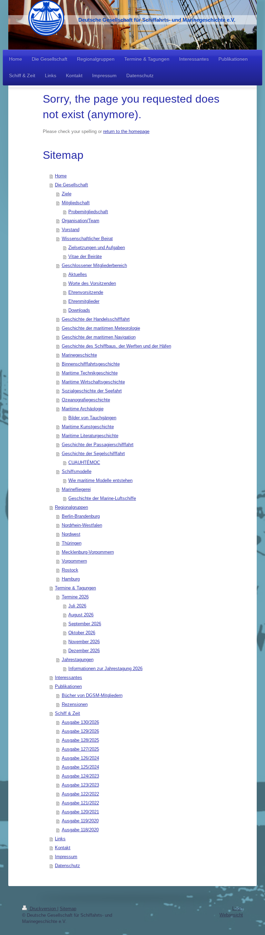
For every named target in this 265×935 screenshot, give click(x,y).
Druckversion (42, 908)
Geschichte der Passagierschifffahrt (98, 444)
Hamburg (71, 579)
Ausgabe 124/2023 (80, 776)
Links (60, 838)
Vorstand (70, 229)
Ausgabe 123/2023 (80, 785)
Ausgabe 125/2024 (80, 767)
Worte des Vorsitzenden (92, 283)
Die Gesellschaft (71, 184)
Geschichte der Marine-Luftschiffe (102, 498)
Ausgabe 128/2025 (80, 740)
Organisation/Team (80, 220)
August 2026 (81, 614)
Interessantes (68, 677)
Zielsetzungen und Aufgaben (96, 247)
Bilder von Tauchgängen (92, 417)
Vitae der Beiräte (85, 256)
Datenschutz (67, 865)
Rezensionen (75, 704)
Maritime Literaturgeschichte (90, 435)
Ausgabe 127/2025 (80, 749)
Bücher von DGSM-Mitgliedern (92, 695)
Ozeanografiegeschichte (86, 399)
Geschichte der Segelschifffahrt (93, 453)
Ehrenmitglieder (83, 301)
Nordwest (71, 534)
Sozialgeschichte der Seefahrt (92, 390)
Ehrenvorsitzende (85, 292)
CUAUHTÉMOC (84, 462)
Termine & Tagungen (75, 587)
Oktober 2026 (81, 632)
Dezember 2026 (84, 650)
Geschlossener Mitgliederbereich (94, 265)
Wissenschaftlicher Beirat (87, 238)
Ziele (66, 193)
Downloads (79, 310)
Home (61, 175)
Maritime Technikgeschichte (90, 373)
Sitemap (68, 908)
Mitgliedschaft (76, 202)
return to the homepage (126, 131)
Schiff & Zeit (67, 713)
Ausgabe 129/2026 (80, 731)
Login (237, 908)
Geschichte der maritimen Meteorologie (101, 328)
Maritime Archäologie (83, 408)
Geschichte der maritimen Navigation (99, 337)
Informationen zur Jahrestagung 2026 (105, 668)
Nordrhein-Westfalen (82, 525)
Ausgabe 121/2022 (80, 802)
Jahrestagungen (78, 659)
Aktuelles (77, 274)
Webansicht (231, 914)
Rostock (70, 570)
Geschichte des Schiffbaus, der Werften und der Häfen (116, 346)
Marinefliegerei (76, 489)
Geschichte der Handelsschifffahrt (96, 319)
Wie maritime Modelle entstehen (100, 480)
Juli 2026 (77, 605)
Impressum (66, 856)
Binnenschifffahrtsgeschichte (91, 364)
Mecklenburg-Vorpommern (88, 552)
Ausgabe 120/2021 (80, 811)
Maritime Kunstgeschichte (88, 426)
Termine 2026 (75, 596)
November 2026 (84, 641)
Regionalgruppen (71, 507)
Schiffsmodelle (76, 471)
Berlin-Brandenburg (81, 516)
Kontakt (62, 847)
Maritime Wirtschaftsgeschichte (93, 381)
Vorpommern (74, 561)
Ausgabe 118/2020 (80, 829)
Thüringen (71, 543)
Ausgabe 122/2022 (80, 794)
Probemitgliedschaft (88, 211)
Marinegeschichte (79, 355)
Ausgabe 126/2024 (80, 758)
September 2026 (84, 623)
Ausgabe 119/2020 (80, 820)
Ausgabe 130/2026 (80, 722)
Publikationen (68, 686)
